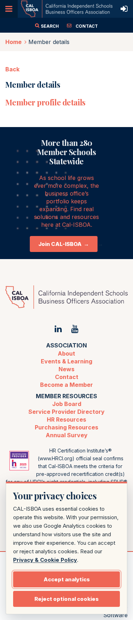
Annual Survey (67, 435)
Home (13, 41)
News (66, 369)
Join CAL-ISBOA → (63, 244)
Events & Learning (66, 361)
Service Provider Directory (66, 411)
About (66, 353)
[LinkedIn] (58, 329)
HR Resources (66, 419)
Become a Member (66, 384)
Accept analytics (67, 579)
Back (12, 69)
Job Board (66, 403)
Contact (66, 376)
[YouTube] (75, 329)
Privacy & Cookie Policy (45, 559)
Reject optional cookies (66, 599)
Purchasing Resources (66, 427)
